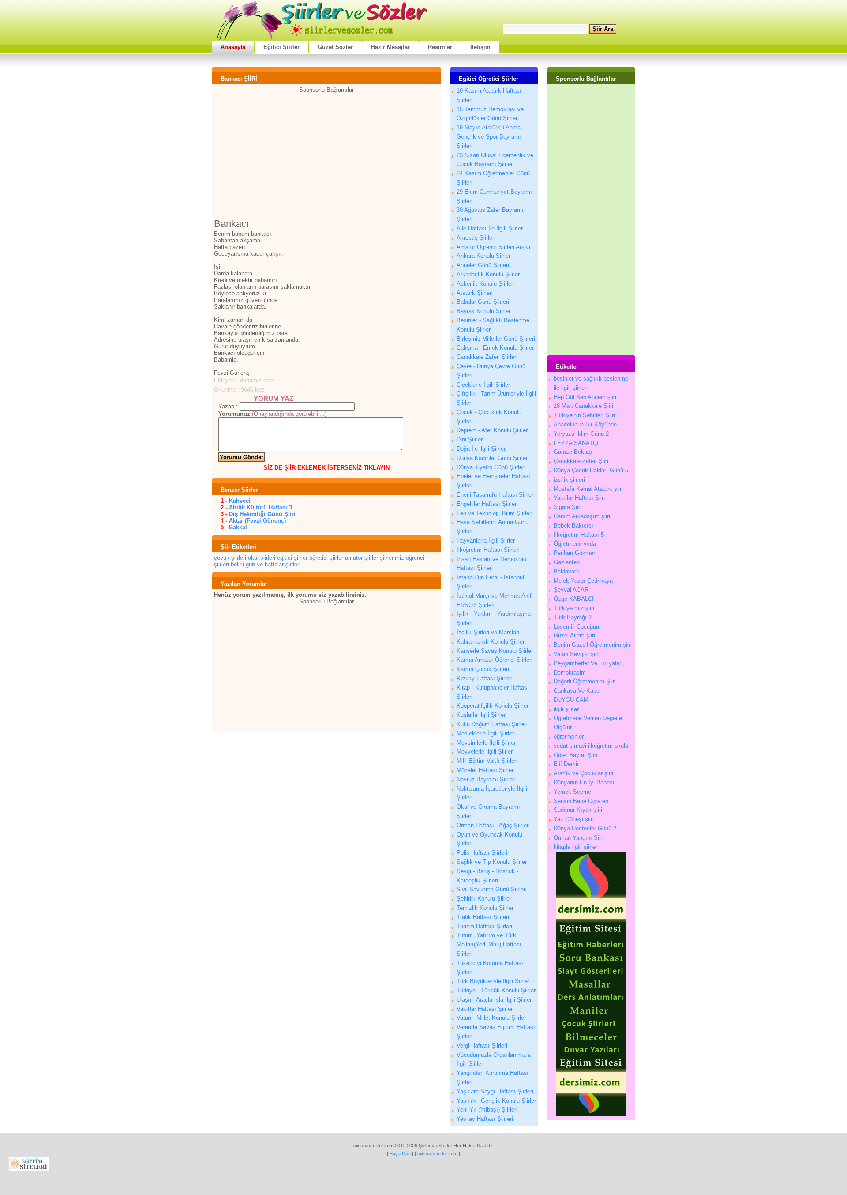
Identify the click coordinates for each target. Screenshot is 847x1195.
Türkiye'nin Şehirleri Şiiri (584, 415)
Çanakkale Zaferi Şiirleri (487, 357)
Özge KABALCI (574, 599)
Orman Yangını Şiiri (578, 837)
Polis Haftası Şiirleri (482, 852)
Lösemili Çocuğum (577, 626)
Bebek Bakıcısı (573, 525)
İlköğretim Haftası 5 (579, 535)
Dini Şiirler (470, 439)
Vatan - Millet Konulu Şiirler (491, 1017)
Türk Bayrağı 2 (573, 617)
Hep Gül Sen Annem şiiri (585, 397)
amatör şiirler (361, 557)
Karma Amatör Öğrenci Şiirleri (494, 659)
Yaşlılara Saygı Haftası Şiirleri (495, 1091)
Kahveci (240, 501)
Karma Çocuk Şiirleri (483, 669)
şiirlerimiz (392, 557)
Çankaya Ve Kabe (577, 690)
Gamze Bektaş (573, 452)
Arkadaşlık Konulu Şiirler (488, 274)
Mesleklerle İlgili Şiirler (485, 733)
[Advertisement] (326, 155)
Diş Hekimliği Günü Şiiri (262, 514)
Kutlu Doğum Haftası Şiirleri (492, 724)
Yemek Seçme (572, 791)
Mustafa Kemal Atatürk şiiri (588, 489)
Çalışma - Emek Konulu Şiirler (495, 347)
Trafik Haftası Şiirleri (483, 917)
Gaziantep (567, 562)
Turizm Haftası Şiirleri (484, 926)
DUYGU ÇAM (571, 700)
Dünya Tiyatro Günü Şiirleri (491, 467)
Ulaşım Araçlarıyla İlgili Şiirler (494, 999)
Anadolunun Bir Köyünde (585, 424)
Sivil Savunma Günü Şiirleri (492, 889)
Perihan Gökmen (575, 553)
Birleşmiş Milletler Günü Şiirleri (496, 339)
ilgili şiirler (566, 709)
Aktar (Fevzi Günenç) (257, 520)
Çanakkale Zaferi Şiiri (581, 461)
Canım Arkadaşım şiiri (582, 516)
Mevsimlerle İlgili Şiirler (486, 742)
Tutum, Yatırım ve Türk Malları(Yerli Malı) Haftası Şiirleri (489, 944)
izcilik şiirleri (569, 479)
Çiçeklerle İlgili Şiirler (483, 384)
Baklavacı (566, 571)
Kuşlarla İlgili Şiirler (481, 715)
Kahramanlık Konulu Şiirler (491, 641)
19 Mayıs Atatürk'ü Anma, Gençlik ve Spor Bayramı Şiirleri (489, 136)
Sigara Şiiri (567, 507)
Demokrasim (570, 672)
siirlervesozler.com (437, 1153)
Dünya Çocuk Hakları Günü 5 (591, 470)
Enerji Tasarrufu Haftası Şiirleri (496, 494)
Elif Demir (566, 764)
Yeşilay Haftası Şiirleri (485, 1119)
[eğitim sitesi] (591, 1114)
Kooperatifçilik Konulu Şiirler (492, 705)
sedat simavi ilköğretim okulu (591, 746)
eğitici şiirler (292, 557)
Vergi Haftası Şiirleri (482, 1045)
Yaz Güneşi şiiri (574, 819)
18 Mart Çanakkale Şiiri (583, 406)
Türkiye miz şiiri (574, 608)
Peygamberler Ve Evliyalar (587, 663)
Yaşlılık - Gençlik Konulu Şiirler (496, 1100)
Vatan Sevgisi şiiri (577, 654)
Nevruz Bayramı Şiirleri (486, 779)
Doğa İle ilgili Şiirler (481, 448)
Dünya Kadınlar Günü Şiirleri (493, 458)
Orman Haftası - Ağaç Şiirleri (493, 825)
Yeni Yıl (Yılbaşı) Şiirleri (487, 1109)
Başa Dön (400, 1153)
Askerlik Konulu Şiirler (485, 283)
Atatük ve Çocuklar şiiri (583, 773)
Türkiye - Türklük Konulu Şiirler (496, 990)
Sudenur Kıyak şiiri (578, 810)
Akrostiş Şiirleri (476, 237)
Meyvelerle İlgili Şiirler (485, 751)
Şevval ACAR (571, 589)
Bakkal (238, 527)
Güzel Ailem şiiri (574, 635)
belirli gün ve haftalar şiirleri (265, 564)
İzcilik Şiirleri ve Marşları (488, 632)
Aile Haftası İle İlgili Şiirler (490, 228)
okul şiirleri (261, 557)
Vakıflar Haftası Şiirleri (485, 1009)
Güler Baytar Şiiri (575, 755)
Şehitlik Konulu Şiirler (484, 898)
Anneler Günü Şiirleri (483, 265)
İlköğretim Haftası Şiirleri (488, 550)
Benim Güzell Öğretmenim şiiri (593, 644)
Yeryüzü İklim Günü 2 (581, 433)
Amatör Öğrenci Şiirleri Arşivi (493, 247)
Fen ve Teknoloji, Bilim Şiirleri (494, 513)
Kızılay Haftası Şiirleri (485, 678)
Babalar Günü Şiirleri (483, 301)
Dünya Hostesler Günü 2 (585, 828)
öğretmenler (569, 736)
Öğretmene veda (575, 543)
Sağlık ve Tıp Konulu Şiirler (492, 862)
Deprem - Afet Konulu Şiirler (492, 430)
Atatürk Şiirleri (475, 293)
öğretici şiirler (326, 557)
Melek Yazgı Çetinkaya (583, 580)
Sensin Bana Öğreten (581, 801)
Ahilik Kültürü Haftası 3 (260, 507)
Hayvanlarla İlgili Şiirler (486, 540)
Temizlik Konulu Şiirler (485, 908)
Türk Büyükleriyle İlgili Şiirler (493, 981)
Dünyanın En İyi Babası (584, 782)
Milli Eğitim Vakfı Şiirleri (487, 761)
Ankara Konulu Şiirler (483, 256)
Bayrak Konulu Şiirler (483, 311)
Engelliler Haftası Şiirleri (487, 504)
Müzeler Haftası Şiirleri (486, 770)
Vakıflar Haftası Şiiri (579, 497)
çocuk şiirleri (230, 557)
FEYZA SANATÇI (576, 443)
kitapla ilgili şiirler (575, 847)
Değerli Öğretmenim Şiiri (585, 681)
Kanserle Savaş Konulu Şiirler (495, 651)
